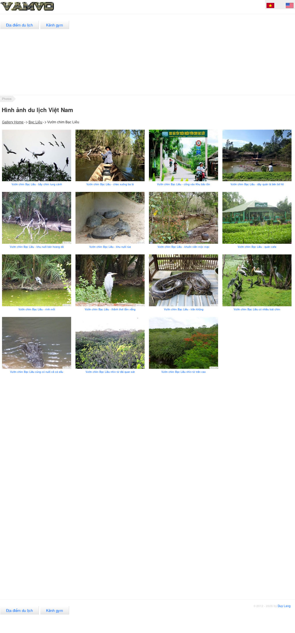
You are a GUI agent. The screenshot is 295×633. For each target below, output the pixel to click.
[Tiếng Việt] (270, 6)
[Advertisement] (190, 54)
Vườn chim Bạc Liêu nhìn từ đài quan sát (110, 372)
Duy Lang (284, 606)
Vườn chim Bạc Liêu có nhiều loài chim (257, 309)
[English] (290, 6)
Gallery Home (13, 122)
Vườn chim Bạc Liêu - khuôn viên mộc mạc (183, 247)
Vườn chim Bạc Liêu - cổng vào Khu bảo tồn (183, 184)
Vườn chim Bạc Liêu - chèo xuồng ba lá (110, 184)
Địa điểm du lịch (19, 25)
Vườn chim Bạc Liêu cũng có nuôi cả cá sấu (36, 372)
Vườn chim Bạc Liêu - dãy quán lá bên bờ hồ (257, 184)
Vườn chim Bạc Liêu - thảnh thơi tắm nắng (110, 309)
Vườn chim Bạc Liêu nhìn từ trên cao (183, 372)
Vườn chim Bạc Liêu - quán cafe (257, 247)
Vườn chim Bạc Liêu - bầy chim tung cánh (37, 184)
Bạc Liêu (35, 122)
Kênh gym (54, 25)
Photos (7, 99)
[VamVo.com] (40, 11)
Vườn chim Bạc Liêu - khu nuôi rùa (110, 247)
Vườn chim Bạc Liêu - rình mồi (36, 309)
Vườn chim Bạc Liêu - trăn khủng (183, 309)
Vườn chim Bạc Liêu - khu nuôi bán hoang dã (37, 247)
